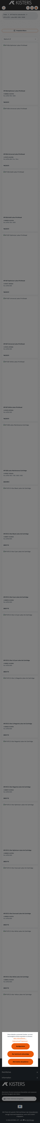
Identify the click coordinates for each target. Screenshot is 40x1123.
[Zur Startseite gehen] (20, 3)
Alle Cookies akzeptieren (20, 1062)
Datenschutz (16, 1041)
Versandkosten (33, 1112)
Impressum (24, 1041)
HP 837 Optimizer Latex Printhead (14, 281)
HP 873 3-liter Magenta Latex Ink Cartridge (17, 787)
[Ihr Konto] (32, 8)
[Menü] (4, 8)
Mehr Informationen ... (20, 1038)
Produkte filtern (21, 30)
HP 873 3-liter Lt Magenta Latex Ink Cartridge (17, 723)
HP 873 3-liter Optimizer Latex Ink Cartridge (17, 850)
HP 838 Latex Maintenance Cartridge (15, 470)
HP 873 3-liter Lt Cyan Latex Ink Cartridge (16, 660)
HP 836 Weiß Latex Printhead (12, 217)
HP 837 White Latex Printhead (12, 407)
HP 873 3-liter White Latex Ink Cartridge (16, 977)
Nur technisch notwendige (20, 1054)
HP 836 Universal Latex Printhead (14, 154)
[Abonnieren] (34, 1099)
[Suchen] (28, 8)
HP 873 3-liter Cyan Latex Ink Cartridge (15, 597)
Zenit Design (30, 1120)
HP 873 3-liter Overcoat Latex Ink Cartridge (17, 913)
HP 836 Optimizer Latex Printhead (14, 91)
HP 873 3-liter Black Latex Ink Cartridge (16, 534)
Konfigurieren (20, 1046)
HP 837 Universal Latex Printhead (14, 344)
